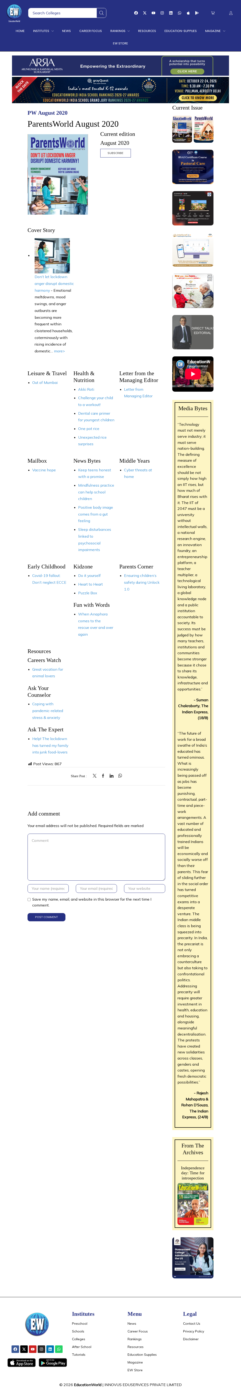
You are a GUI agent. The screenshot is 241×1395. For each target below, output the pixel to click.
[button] (212, 13)
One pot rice (88, 428)
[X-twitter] (145, 13)
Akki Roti (86, 389)
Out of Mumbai (45, 382)
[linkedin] (111, 776)
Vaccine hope (44, 470)
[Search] (101, 13)
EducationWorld (87, 1384)
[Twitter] (96, 776)
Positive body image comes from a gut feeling (95, 514)
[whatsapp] (119, 776)
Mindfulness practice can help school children (96, 492)
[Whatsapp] (179, 13)
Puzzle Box (87, 593)
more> (59, 351)
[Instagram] (162, 13)
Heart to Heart (90, 584)
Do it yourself (89, 575)
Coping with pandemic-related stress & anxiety (47, 710)
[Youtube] (153, 13)
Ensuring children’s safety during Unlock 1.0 (142, 582)
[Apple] (188, 13)
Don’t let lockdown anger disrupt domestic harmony (54, 283)
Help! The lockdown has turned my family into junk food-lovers (50, 745)
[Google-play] (197, 13)
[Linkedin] (171, 13)
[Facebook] (136, 13)
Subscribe (115, 153)
